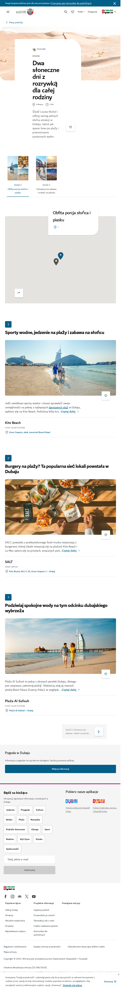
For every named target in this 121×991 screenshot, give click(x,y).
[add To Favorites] (70, 127)
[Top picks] (72, 11)
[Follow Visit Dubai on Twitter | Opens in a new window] (26, 896)
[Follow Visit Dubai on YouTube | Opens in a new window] (34, 896)
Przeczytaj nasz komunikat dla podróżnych (71, 3)
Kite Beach (13, 422)
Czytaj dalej (68, 412)
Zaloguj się (92, 11)
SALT (9, 562)
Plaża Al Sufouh (17, 701)
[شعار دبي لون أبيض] (12, 888)
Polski (80, 11)
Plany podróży (16, 22)
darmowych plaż (58, 407)
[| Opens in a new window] (12, 896)
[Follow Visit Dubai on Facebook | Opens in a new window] (5, 896)
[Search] (66, 12)
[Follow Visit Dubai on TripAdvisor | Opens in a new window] (19, 896)
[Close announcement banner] (114, 3)
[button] (110, 981)
